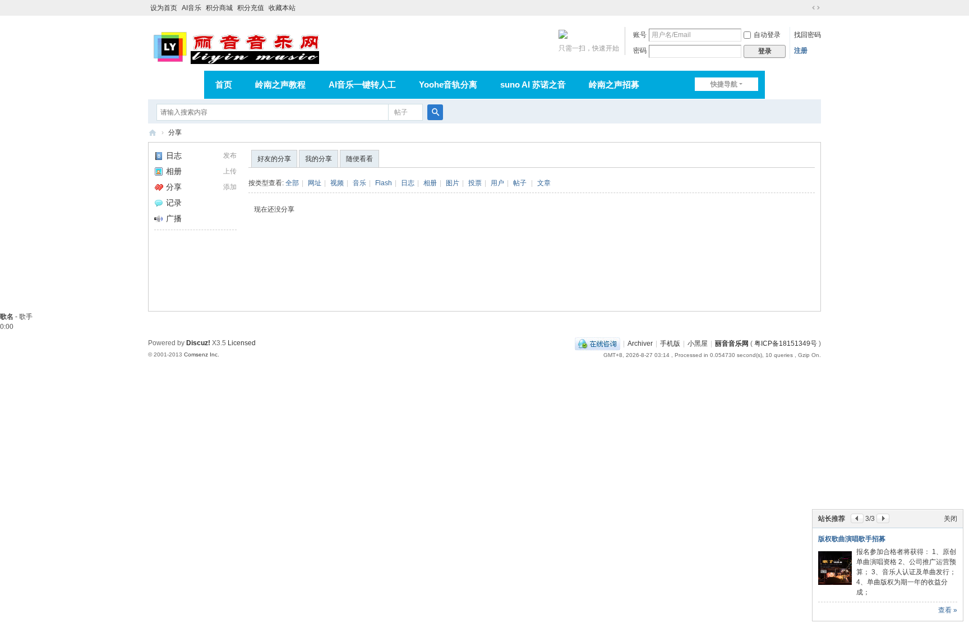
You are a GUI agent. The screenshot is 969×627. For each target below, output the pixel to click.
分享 (175, 132)
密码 (640, 50)
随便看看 (359, 159)
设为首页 (163, 8)
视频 (337, 183)
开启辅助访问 (805, 8)
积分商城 (219, 8)
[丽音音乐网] (236, 46)
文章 (544, 183)
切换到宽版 (816, 8)
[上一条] (857, 518)
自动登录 (767, 35)
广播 (174, 218)
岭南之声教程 (280, 84)
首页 (223, 84)
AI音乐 (191, 8)
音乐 (359, 183)
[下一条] (882, 518)
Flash (383, 183)
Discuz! (198, 343)
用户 (497, 183)
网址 (314, 183)
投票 (475, 183)
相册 (174, 171)
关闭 (950, 519)
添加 (230, 187)
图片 (452, 183)
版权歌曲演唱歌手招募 (851, 539)
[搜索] (435, 112)
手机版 (670, 343)
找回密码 (807, 35)
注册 (800, 50)
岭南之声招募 (614, 84)
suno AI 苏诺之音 (533, 84)
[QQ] (597, 343)
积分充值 (250, 8)
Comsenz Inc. (201, 354)
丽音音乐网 (152, 133)
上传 (230, 171)
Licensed (242, 343)
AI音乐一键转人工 (362, 84)
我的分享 (318, 159)
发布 (230, 155)
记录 (174, 202)
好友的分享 (274, 159)
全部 (292, 183)
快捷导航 (723, 84)
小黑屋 (697, 343)
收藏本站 (282, 8)
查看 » (947, 610)
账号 (640, 35)
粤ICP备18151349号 (785, 343)
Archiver (640, 343)
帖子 (401, 112)
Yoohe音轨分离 (448, 84)
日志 (174, 155)
